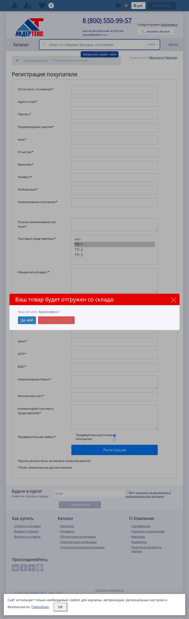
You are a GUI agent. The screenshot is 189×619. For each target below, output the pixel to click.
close (173, 300)
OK (60, 607)
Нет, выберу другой (56, 320)
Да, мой (27, 320)
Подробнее (40, 607)
